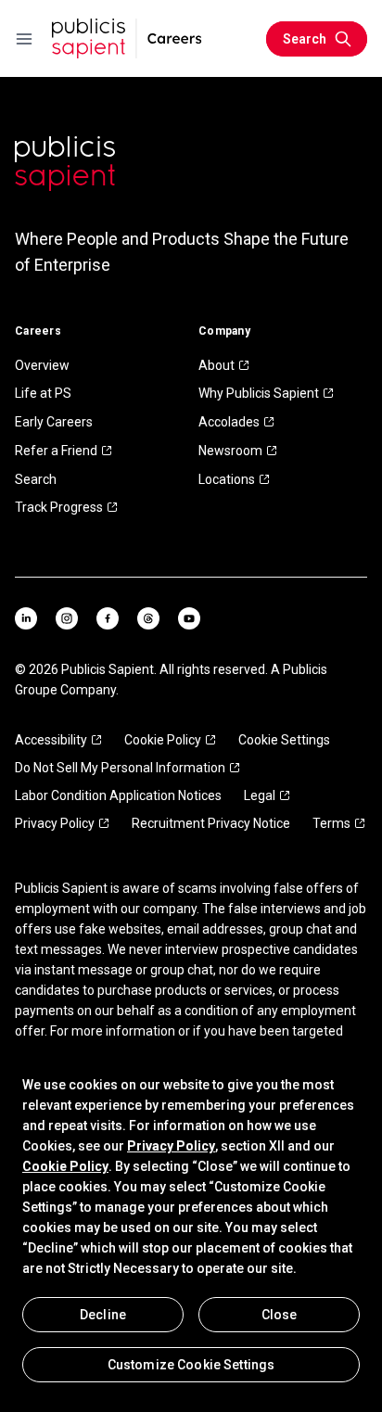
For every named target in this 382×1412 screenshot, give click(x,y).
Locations (226, 479)
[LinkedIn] (26, 618)
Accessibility (51, 739)
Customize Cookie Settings (191, 1364)
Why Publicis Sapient (258, 393)
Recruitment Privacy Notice (211, 823)
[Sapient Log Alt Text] (65, 163)
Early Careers (54, 421)
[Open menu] (24, 39)
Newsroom (230, 450)
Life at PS (43, 393)
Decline (103, 1314)
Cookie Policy (162, 739)
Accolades (229, 421)
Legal (259, 795)
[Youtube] (189, 618)
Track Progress (59, 507)
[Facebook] (107, 618)
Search (36, 479)
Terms (331, 823)
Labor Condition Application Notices (118, 795)
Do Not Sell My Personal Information (120, 767)
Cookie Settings (284, 739)
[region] (191, 1228)
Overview (42, 365)
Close (279, 1314)
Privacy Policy (55, 823)
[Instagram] (67, 618)
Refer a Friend (56, 450)
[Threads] (148, 618)
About (216, 365)
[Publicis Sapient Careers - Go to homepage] (127, 38)
